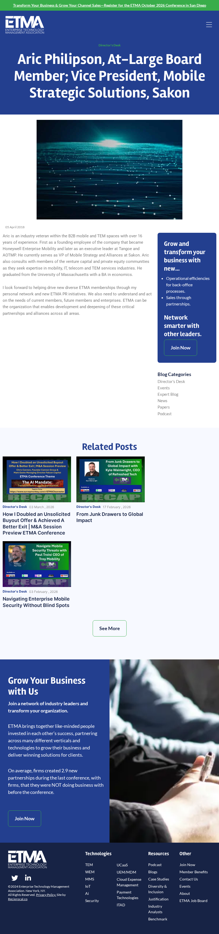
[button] (209, 25)
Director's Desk (110, 45)
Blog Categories (174, 374)
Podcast (165, 413)
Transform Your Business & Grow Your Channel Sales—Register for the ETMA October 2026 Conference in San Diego (109, 5)
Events (164, 388)
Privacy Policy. (46, 895)
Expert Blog (168, 394)
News (162, 400)
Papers (164, 407)
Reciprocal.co (18, 899)
